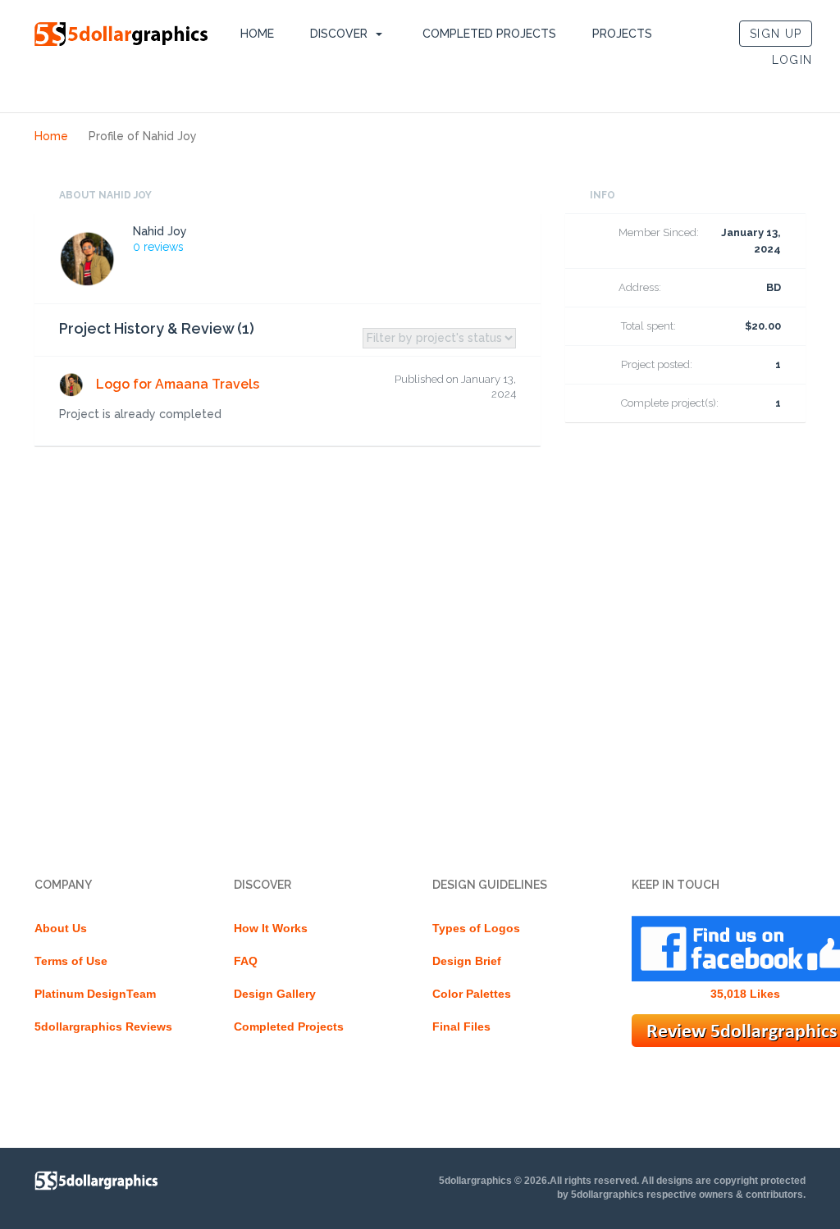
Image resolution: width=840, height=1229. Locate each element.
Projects (622, 33)
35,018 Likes (745, 993)
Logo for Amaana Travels (177, 384)
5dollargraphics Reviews (103, 1026)
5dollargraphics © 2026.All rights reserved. (539, 1180)
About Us (60, 928)
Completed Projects (489, 33)
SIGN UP (775, 33)
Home (257, 33)
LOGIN (792, 59)
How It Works (271, 928)
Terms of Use (70, 960)
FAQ (246, 960)
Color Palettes (471, 993)
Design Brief (466, 960)
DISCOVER (339, 33)
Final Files (461, 1026)
